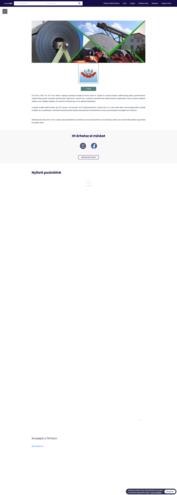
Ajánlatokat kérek (88, 157)
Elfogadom (170, 491)
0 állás (88, 89)
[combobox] (60, 3)
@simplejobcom (37, 446)
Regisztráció (166, 3)
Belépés (155, 3)
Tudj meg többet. (156, 492)
